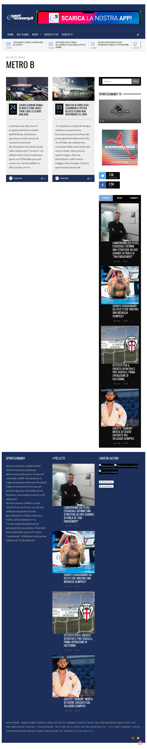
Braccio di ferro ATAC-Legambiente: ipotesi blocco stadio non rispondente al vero (77, 109)
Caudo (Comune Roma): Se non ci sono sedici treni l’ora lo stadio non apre (31, 109)
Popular (105, 197)
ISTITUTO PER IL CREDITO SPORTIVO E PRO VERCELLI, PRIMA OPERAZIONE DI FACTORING (124, 372)
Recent (120, 197)
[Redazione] (106, 466)
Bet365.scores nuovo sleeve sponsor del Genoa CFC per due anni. (28, 43)
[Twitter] (138, 737)
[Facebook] (133, 737)
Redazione (18, 178)
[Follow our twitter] (102, 175)
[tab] (106, 198)
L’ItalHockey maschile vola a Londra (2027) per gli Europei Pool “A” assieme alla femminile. (71, 44)
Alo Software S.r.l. (84, 731)
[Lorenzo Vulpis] (108, 472)
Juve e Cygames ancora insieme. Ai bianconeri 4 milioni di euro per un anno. (112, 44)
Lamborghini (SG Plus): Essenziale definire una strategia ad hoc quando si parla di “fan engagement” (126, 250)
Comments (134, 197)
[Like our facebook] (102, 185)
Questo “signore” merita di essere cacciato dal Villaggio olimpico (123, 433)
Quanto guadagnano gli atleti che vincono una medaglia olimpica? (125, 311)
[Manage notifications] (140, 742)
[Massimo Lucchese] (126, 466)
